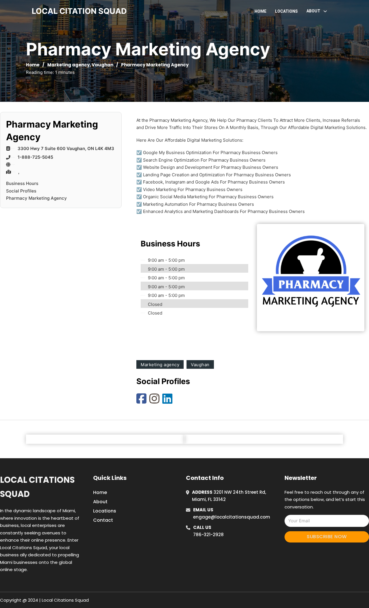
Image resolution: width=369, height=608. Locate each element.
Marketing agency (68, 65)
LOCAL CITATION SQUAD (79, 11)
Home (260, 11)
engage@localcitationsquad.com (231, 517)
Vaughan (102, 65)
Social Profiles (21, 191)
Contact (103, 520)
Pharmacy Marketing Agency (36, 198)
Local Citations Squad (37, 487)
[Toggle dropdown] (325, 11)
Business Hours (22, 183)
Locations (286, 11)
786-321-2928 (208, 535)
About (100, 501)
